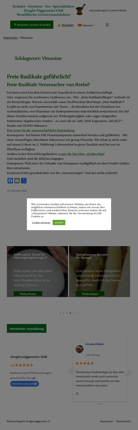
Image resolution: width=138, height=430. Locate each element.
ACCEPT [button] (59, 222)
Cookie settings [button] (41, 222)
